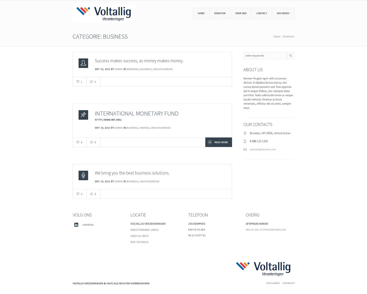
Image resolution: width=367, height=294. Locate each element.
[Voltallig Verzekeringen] (263, 269)
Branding (133, 69)
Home (276, 36)
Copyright (288, 283)
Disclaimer (273, 283)
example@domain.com (263, 149)
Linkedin (87, 224)
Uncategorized (163, 69)
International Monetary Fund (137, 113)
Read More (221, 142)
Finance (144, 127)
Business (288, 36)
